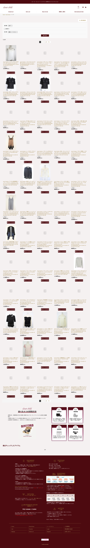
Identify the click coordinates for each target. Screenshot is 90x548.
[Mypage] (85, 7)
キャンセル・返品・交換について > (35, 498)
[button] (78, 7)
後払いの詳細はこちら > (32, 466)
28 (46, 42)
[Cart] (83, 7)
